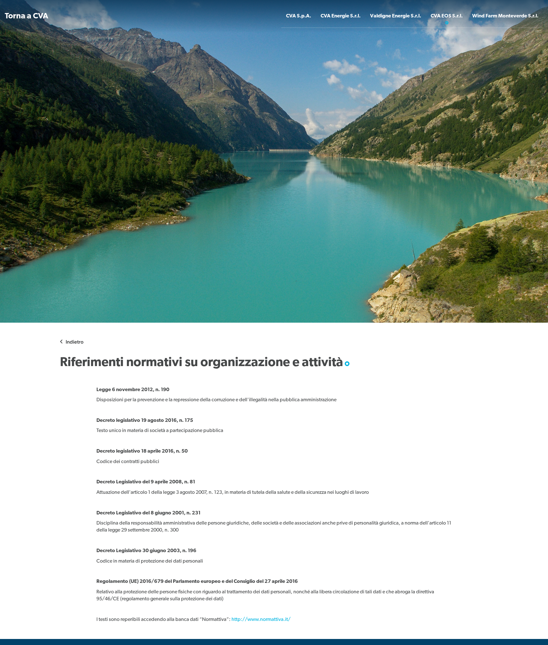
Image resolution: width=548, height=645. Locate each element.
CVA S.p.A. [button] (298, 16)
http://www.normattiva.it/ (261, 619)
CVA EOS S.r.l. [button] (447, 16)
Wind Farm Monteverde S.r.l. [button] (505, 16)
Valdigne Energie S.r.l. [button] (395, 16)
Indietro (74, 342)
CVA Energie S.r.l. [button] (341, 16)
